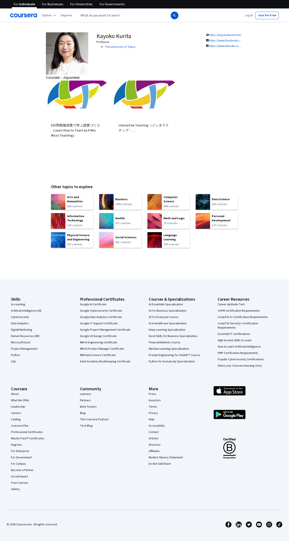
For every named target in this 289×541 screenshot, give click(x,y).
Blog (83, 413)
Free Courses (19, 483)
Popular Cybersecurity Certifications (241, 359)
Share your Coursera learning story (240, 366)
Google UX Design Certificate (98, 336)
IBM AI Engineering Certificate (98, 342)
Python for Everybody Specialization (172, 361)
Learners (85, 394)
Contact (154, 432)
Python (15, 355)
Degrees (16, 445)
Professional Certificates (27, 432)
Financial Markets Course (164, 342)
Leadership (18, 407)
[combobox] (119, 15)
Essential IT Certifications (234, 334)
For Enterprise (20, 451)
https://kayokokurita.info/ (225, 35)
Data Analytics (20, 323)
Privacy (153, 413)
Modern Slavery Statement (166, 457)
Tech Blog (86, 426)
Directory (155, 445)
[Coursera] (23, 15)
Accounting (18, 304)
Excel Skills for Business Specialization (173, 336)
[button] (66, 15)
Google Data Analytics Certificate (101, 317)
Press (152, 394)
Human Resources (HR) (25, 336)
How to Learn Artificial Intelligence (239, 347)
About (15, 394)
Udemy (15, 489)
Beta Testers (88, 407)
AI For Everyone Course (163, 317)
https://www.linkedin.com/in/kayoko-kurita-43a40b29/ (243, 46)
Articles (153, 438)
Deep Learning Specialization (167, 330)
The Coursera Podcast (94, 419)
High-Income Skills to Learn (235, 340)
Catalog (16, 419)
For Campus (18, 464)
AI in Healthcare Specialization (168, 323)
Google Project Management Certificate (105, 330)
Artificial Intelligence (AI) (26, 311)
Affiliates (154, 451)
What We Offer (20, 400)
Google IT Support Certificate (99, 323)
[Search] (174, 15)
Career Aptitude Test (231, 304)
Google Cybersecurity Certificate (101, 311)
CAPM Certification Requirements (239, 311)
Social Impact (19, 476)
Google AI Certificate (93, 304)
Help (151, 419)
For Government (21, 457)
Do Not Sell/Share (160, 464)
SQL (13, 361)
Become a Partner (22, 470)
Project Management (24, 349)
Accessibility (157, 426)
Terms (153, 407)
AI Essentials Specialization (166, 304)
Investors (155, 400)
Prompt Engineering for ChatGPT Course (174, 355)
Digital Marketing (21, 330)
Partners (85, 400)
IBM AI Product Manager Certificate (102, 349)
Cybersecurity (20, 317)
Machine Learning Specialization (169, 349)
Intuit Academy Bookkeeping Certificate (105, 361)
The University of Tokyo (120, 47)
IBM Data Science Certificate (98, 355)
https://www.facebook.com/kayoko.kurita (235, 40)
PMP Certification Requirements (238, 353)
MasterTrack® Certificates (27, 438)
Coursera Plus (20, 426)
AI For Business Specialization (167, 311)
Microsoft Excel (20, 342)
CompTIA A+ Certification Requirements (243, 317)
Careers (16, 413)
